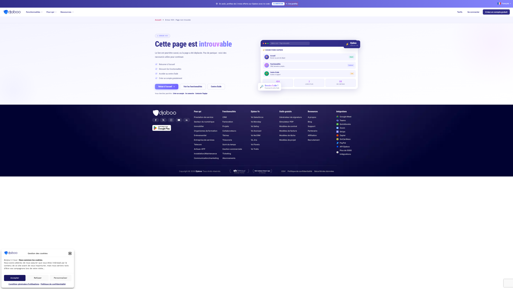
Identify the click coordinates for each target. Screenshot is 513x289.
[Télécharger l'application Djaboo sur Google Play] (161, 128)
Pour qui (50, 12)
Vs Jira (254, 140)
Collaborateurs (229, 131)
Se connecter (473, 12)
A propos (312, 117)
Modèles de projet (287, 140)
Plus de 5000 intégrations (346, 152)
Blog (310, 122)
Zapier (343, 135)
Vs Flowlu (255, 144)
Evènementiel (200, 135)
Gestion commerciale (232, 149)
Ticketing (226, 153)
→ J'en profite (292, 4)
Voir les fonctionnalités (193, 86)
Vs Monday (256, 122)
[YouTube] (179, 120)
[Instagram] (171, 120)
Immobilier (199, 126)
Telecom (198, 144)
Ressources (66, 12)
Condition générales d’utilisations (24, 284)
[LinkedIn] (186, 120)
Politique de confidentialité (53, 284)
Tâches (225, 135)
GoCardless (345, 139)
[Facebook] (155, 120)
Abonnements (228, 158)
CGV (283, 171)
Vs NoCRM (255, 135)
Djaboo (199, 171)
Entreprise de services (204, 140)
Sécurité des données (324, 171)
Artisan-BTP (199, 149)
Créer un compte (178, 93)
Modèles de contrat (288, 126)
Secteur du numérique (204, 122)
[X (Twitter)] (163, 120)
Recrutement (314, 140)
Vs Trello (255, 149)
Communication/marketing (206, 158)
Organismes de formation (205, 131)
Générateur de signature (290, 117)
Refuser (38, 278)
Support (311, 126)
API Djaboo (345, 146)
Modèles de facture (288, 131)
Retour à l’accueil (165, 86)
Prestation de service (203, 117)
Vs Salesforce (257, 117)
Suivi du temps (229, 144)
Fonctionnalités (33, 12)
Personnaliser (60, 278)
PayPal (343, 143)
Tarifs (459, 12)
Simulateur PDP (286, 122)
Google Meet (345, 116)
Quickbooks (345, 124)
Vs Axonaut (256, 131)
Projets (225, 126)
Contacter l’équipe (201, 93)
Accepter (14, 278)
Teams (343, 120)
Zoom (342, 128)
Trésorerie (227, 140)
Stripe (342, 131)
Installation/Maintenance (205, 153)
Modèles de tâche (287, 135)
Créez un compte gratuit (496, 12)
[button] (70, 253)
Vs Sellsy (255, 126)
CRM (224, 117)
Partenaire (312, 131)
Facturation (227, 122)
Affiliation (312, 135)
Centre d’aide (216, 86)
